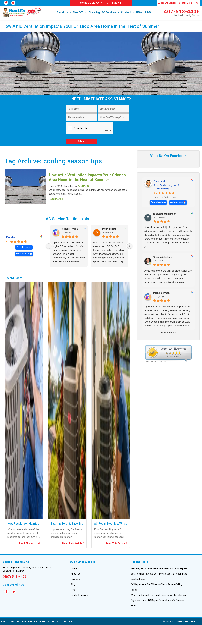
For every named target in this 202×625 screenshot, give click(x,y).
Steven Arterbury (162, 257)
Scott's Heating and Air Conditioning (167, 187)
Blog (73, 584)
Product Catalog (79, 595)
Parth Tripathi (109, 228)
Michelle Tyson (69, 228)
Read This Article (29, 543)
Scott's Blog (185, 3)
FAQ (196, 3)
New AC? (78, 12)
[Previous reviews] (48, 246)
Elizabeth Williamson (164, 213)
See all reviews (23, 247)
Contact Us (128, 12)
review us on (22, 253)
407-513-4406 (182, 11)
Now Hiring (143, 12)
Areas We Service (167, 3)
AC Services (108, 12)
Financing (94, 12)
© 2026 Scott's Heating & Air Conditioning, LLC (182, 621)
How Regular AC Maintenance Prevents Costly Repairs (159, 568)
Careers (75, 568)
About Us (62, 12)
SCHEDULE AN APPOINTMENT (101, 2)
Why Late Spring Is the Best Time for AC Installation (158, 595)
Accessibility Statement (32, 621)
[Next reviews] (129, 246)
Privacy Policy (6, 621)
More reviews (168, 332)
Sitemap (17, 621)
